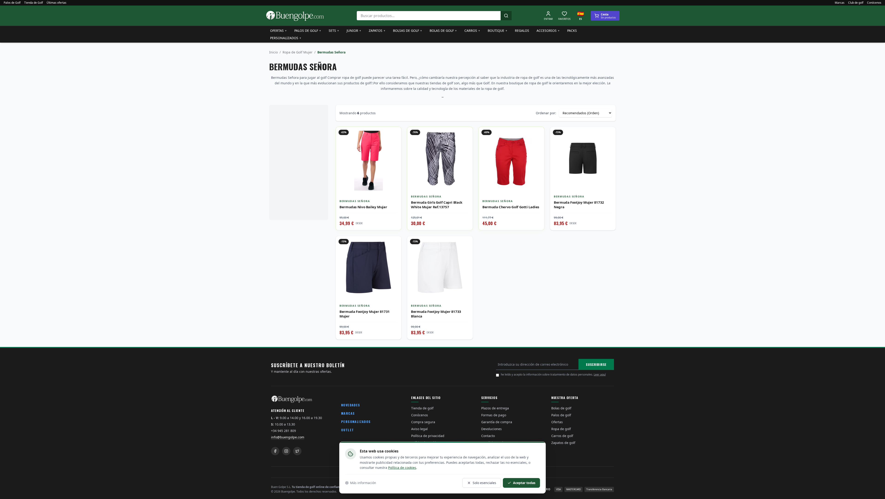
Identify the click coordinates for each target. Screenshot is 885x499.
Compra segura (423, 422)
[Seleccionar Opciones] (394, 144)
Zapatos (377, 30)
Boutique (497, 30)
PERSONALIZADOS (356, 421)
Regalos (522, 30)
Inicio (273, 52)
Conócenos (874, 3)
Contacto (488, 436)
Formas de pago (493, 415)
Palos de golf (307, 30)
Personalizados (285, 38)
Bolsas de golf (407, 30)
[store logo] (295, 15)
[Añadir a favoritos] (394, 134)
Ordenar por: (546, 113)
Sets (334, 30)
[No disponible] (609, 144)
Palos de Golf (12, 3)
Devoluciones (491, 429)
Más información (363, 483)
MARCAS (348, 413)
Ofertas (278, 30)
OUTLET (347, 429)
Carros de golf (562, 436)
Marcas (839, 3)
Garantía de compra (496, 422)
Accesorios (548, 30)
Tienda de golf (422, 408)
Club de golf (855, 3)
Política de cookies (402, 467)
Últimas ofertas (56, 3)
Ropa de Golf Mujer (298, 52)
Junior (354, 30)
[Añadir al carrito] (466, 144)
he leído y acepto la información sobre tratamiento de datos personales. (553, 374)
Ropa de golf (561, 429)
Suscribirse (596, 364)
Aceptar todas (524, 483)
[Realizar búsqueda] (506, 15)
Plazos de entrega (495, 408)
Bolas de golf (443, 30)
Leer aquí (600, 374)
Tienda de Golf (33, 3)
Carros (472, 30)
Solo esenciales (484, 483)
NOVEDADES (350, 404)
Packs (572, 30)
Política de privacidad (427, 436)
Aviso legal (419, 429)
